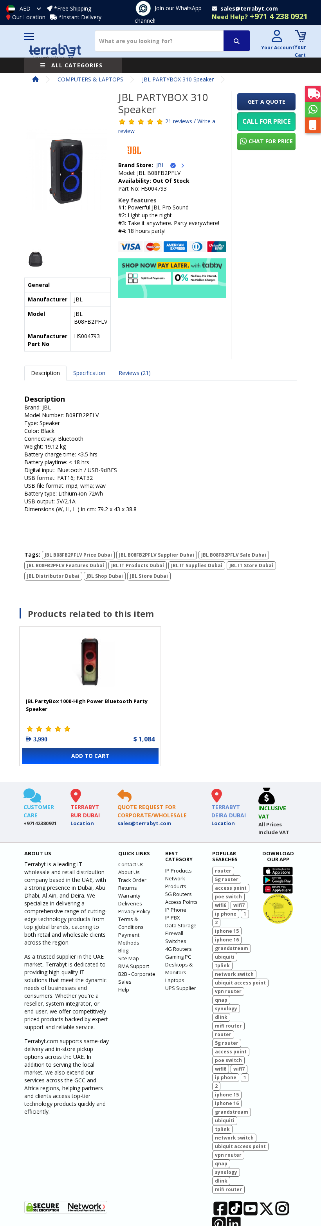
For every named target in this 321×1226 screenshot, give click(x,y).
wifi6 (220, 905)
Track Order (132, 879)
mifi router (228, 1025)
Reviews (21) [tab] (135, 373)
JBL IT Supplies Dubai (196, 565)
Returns (127, 887)
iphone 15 (227, 931)
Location (82, 823)
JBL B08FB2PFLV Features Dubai (65, 565)
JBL (163, 165)
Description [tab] (45, 373)
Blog (123, 950)
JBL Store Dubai (149, 576)
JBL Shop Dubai (105, 576)
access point (231, 888)
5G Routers (178, 894)
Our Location (28, 17)
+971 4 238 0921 (260, 16)
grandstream (231, 948)
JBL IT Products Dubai (137, 565)
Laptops (174, 980)
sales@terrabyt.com (144, 823)
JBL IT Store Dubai (251, 565)
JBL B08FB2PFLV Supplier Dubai (156, 555)
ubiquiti (224, 957)
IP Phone (175, 909)
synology (226, 1008)
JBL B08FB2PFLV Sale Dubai (233, 555)
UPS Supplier (180, 988)
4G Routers (178, 948)
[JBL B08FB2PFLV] (66, 172)
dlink (221, 1017)
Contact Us (131, 864)
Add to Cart (90, 755)
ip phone (225, 913)
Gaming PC (178, 956)
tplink (222, 965)
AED (25, 8)
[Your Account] (276, 37)
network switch (234, 974)
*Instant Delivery (80, 17)
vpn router (228, 991)
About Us (129, 872)
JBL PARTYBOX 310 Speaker (178, 79)
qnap (221, 1000)
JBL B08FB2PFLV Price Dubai (78, 555)
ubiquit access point (240, 982)
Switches (175, 941)
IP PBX (172, 917)
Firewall (174, 933)
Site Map (128, 958)
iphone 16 (227, 939)
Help (123, 989)
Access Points (181, 901)
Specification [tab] (89, 373)
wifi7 (239, 905)
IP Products (178, 870)
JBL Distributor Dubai (53, 576)
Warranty (129, 895)
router (223, 870)
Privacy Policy (134, 911)
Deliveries (130, 903)
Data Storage (181, 925)
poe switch (228, 896)
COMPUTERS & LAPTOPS (90, 79)
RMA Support (133, 966)
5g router (226, 879)
